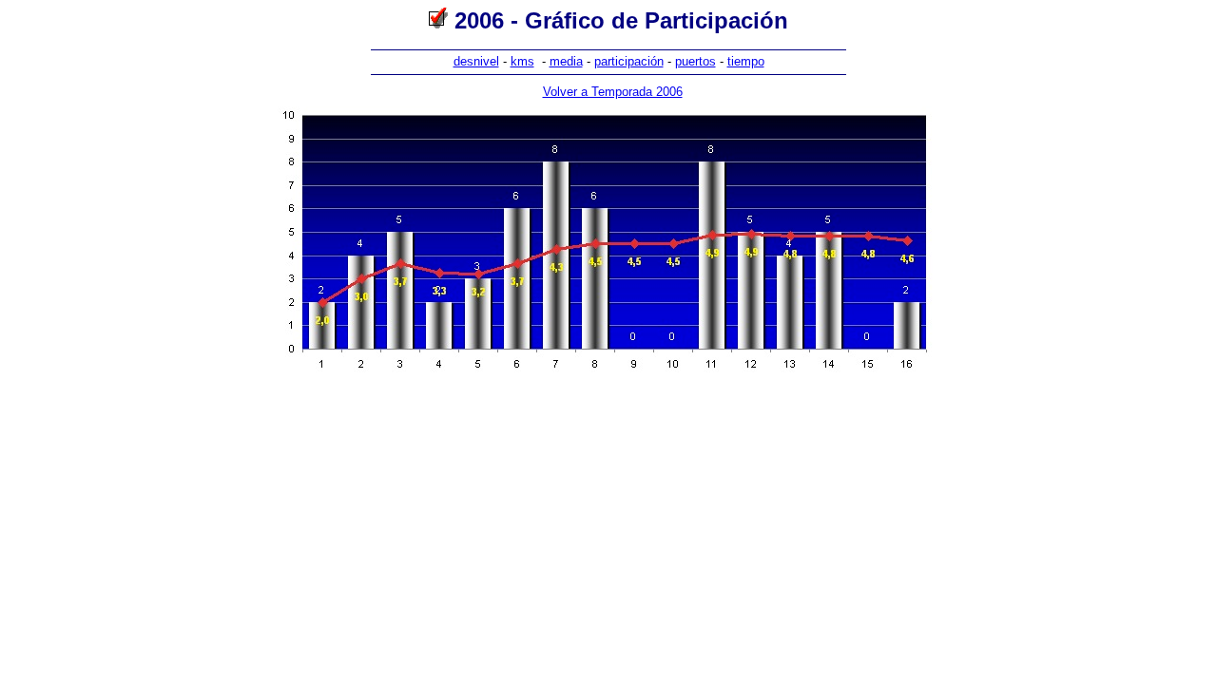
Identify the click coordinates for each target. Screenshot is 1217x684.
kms (522, 61)
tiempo (745, 61)
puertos (695, 61)
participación (629, 61)
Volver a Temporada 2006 (613, 92)
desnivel (476, 61)
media (566, 61)
